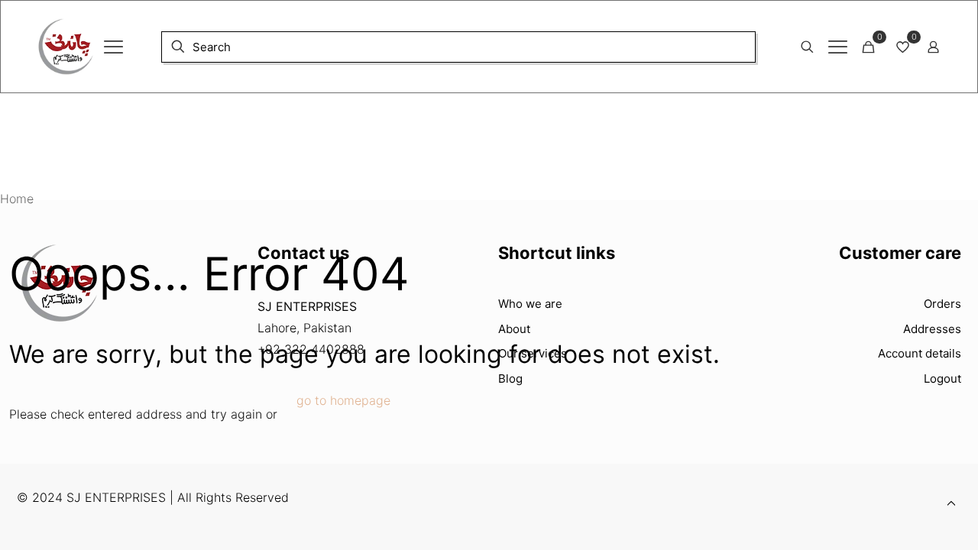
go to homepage (343, 400)
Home (17, 198)
